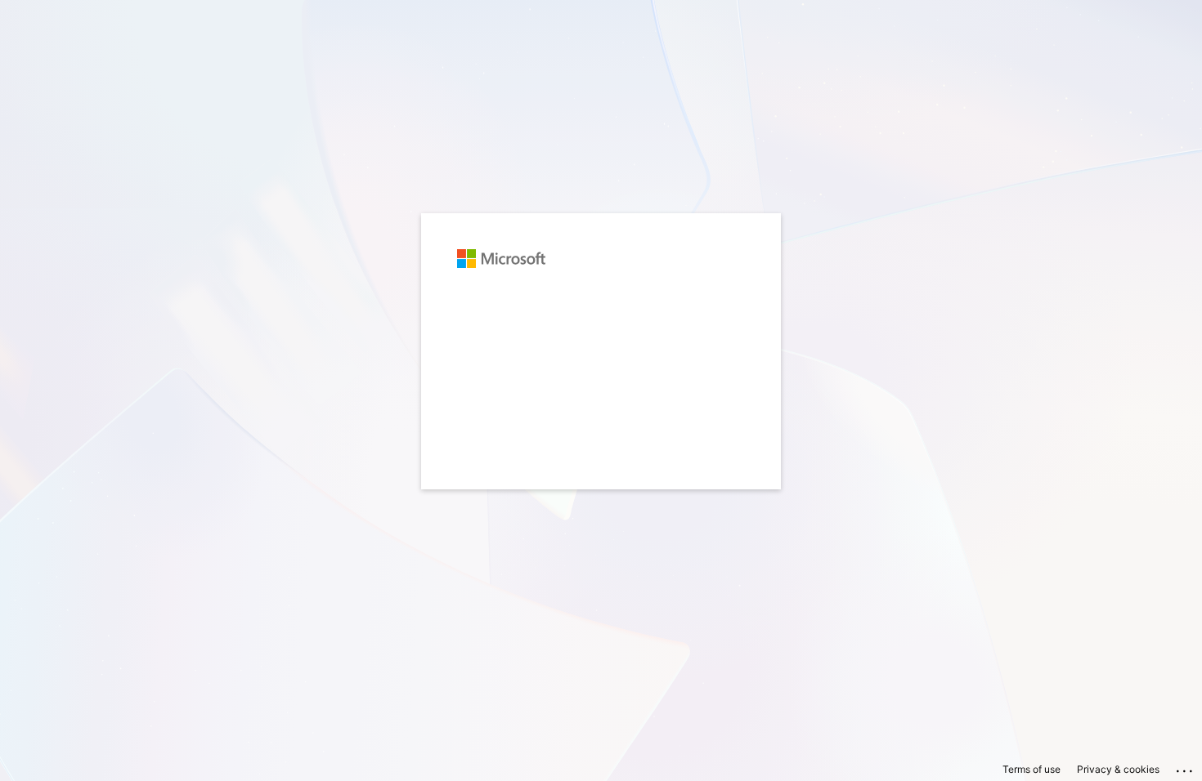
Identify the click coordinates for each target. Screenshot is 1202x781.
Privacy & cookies (1118, 769)
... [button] (1185, 767)
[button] (601, 525)
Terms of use (1031, 769)
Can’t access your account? (529, 365)
